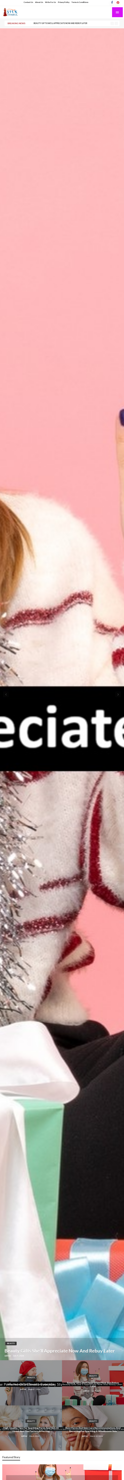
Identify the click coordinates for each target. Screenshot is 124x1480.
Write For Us (50, 2)
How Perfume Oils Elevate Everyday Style (31, 1384)
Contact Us (28, 2)
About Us (39, 2)
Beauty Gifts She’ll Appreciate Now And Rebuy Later (60, 1351)
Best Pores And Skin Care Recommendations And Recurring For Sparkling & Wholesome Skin (93, 1429)
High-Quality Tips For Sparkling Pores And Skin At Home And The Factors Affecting (77, 23)
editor (8, 1355)
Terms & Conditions (79, 2)
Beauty (11, 1343)
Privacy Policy (63, 2)
